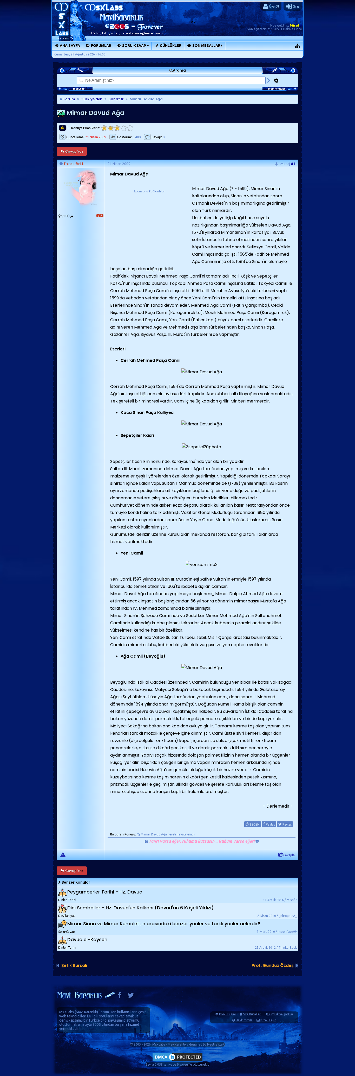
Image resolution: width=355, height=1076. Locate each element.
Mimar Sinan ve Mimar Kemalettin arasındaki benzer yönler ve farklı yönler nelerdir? (163, 924)
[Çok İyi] (130, 128)
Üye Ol (273, 6)
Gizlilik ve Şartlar (281, 1014)
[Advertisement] (149, 226)
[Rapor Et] (63, 854)
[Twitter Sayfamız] (130, 996)
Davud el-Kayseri (87, 939)
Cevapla (289, 855)
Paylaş (270, 824)
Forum (69, 99)
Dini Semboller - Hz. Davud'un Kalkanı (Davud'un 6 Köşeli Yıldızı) (140, 908)
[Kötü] (110, 128)
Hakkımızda (244, 1020)
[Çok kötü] (104, 128)
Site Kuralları (252, 1014)
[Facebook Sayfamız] (119, 996)
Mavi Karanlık (86, 1012)
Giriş (295, 6)
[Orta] (117, 128)
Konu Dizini (227, 1014)
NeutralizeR (216, 1044)
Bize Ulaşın (268, 1020)
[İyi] (123, 128)
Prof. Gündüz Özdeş (273, 965)
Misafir (296, 25)
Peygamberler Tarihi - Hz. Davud (104, 892)
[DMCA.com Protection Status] (177, 1061)
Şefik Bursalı (74, 965)
